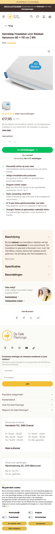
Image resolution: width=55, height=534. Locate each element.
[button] (3, 16)
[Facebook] (5, 348)
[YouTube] (27, 348)
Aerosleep (11, 43)
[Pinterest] (12, 348)
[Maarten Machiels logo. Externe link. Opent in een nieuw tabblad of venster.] (3, 485)
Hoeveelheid (7, 136)
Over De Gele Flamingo (13, 405)
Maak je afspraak (12, 448)
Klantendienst (11, 297)
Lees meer (6, 130)
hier (8, 506)
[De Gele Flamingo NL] (14, 16)
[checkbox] (4, 512)
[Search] (31, 16)
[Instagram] (19, 348)
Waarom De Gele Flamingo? (15, 410)
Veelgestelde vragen (14, 301)
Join (27, 384)
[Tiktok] (34, 348)
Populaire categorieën (12, 394)
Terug (10, 26)
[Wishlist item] (49, 51)
